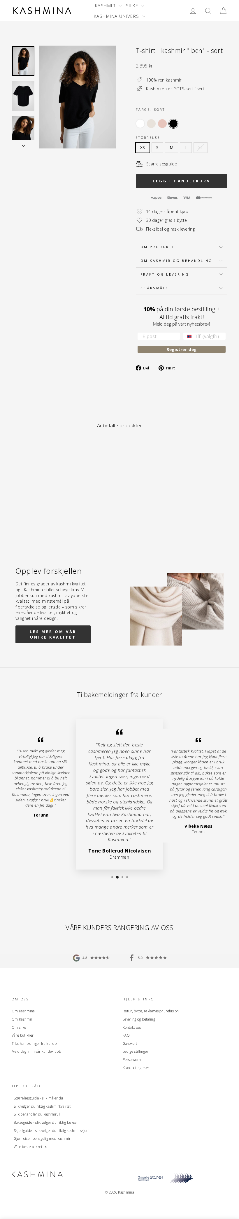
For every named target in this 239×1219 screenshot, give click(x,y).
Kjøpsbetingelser (136, 1067)
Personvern (132, 1059)
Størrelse (148, 137)
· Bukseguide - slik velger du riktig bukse (44, 1122)
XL (200, 147)
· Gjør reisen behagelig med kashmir (41, 1138)
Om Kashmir (22, 1019)
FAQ (126, 1035)
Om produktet (159, 247)
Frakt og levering (164, 274)
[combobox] (188, 336)
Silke (133, 5)
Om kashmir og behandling (176, 260)
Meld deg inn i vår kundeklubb (36, 1051)
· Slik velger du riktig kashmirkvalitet (41, 1106)
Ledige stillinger (135, 1051)
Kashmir (106, 5)
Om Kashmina (23, 1011)
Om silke (19, 1027)
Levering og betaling (139, 1019)
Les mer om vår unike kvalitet (53, 634)
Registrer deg (181, 349)
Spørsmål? (154, 288)
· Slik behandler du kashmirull (36, 1114)
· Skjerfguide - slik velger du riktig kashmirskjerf (50, 1130)
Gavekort (130, 1043)
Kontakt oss (132, 1027)
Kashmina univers (117, 16)
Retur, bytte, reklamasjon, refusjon (151, 1011)
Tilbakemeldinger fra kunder (35, 1043)
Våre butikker (23, 1035)
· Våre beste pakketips (29, 1146)
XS (142, 147)
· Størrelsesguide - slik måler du (37, 1098)
